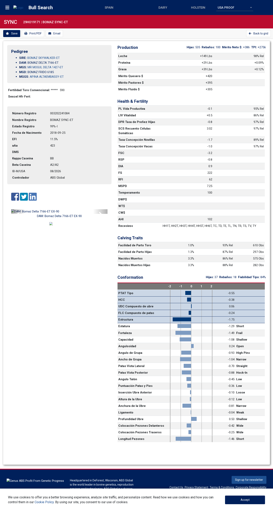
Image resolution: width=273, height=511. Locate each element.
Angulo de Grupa (130, 353)
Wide (239, 426)
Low (239, 379)
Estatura (124, 326)
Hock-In (241, 372)
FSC (121, 153)
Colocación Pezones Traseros (139, 432)
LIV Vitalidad (127, 115)
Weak (240, 412)
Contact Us (176, 487)
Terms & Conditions (222, 487)
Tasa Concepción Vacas (135, 146)
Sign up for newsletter (249, 479)
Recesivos (125, 226)
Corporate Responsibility (251, 487)
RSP (121, 159)
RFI (120, 179)
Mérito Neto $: (232, 47)
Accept (245, 499)
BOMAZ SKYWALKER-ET (43, 58)
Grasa (122, 69)
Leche (122, 56)
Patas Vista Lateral (131, 366)
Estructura (125, 319)
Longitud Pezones (131, 439)
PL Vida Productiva (131, 109)
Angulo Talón (127, 379)
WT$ (121, 206)
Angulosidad (127, 346)
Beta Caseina (21, 165)
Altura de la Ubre (130, 399)
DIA (120, 166)
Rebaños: (209, 47)
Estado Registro (23, 126)
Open (240, 346)
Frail (239, 333)
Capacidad (125, 339)
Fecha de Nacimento (27, 133)
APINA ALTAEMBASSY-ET (47, 76)
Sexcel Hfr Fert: (20, 96)
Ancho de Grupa (129, 359)
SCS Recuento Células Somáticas (134, 131)
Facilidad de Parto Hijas (135, 252)
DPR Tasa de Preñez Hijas (136, 122)
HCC (121, 300)
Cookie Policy (44, 502)
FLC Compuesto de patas (136, 313)
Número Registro (24, 113)
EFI (14, 139)
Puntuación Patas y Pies (135, 386)
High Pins (243, 353)
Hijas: (191, 47)
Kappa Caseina (22, 158)
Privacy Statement (196, 487)
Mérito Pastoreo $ (131, 82)
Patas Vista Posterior (133, 372)
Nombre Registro (24, 120)
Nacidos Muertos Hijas (134, 265)
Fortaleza (125, 333)
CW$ (121, 212)
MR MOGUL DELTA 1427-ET (45, 67)
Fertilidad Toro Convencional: (29, 90)
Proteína (124, 62)
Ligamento (125, 412)
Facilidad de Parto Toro (134, 245)
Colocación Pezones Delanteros (141, 426)
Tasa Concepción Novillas (136, 140)
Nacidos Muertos (130, 258)
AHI (121, 219)
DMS (15, 152)
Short (240, 326)
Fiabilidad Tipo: (249, 277)
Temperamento (129, 192)
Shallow (241, 339)
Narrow (241, 359)
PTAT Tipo (125, 293)
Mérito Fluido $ (129, 89)
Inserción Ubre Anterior (135, 392)
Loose (240, 392)
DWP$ (122, 199)
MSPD (122, 186)
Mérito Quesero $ (130, 76)
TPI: (254, 47)
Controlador (20, 177)
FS (120, 173)
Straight (241, 366)
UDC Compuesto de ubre (135, 306)
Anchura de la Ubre (132, 406)
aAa (15, 145)
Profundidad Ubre (130, 419)
